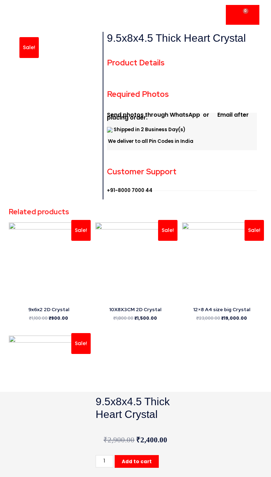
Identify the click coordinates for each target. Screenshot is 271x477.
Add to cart (137, 461)
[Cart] (242, 15)
